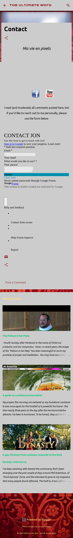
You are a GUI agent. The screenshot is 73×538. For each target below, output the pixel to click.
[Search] (68, 5)
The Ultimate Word (30, 5)
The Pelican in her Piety (16, 335)
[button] (6, 38)
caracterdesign (44, 526)
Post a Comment (15, 282)
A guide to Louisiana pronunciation (22, 395)
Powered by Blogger (38, 519)
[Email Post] (6, 258)
